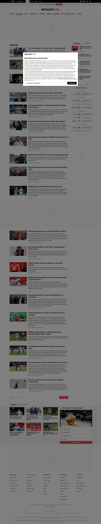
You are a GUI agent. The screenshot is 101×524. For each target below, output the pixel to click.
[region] (50, 69)
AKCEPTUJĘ (72, 83)
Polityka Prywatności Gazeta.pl (65, 78)
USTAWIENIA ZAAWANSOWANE (33, 83)
